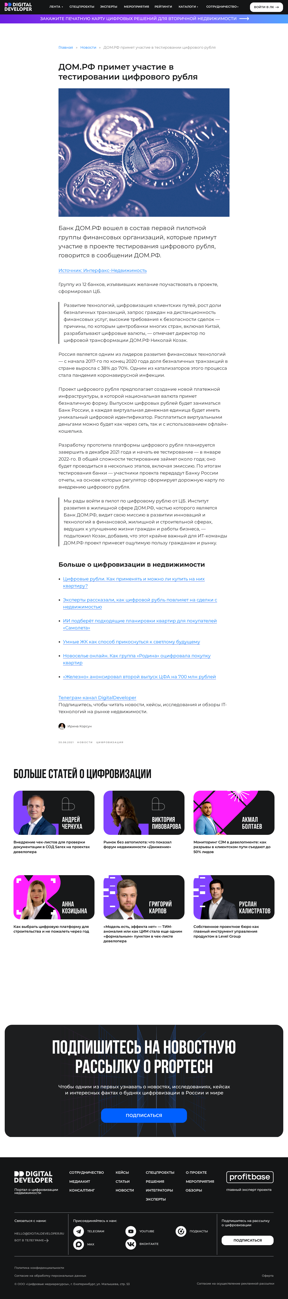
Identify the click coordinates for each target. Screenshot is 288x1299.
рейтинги (163, 6)
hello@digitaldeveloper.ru (39, 1233)
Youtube (147, 1231)
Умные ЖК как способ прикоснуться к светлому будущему (131, 641)
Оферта (268, 1275)
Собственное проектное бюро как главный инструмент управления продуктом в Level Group (226, 931)
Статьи (123, 1182)
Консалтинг (82, 1190)
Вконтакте (149, 1244)
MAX (90, 1244)
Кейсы (122, 1173)
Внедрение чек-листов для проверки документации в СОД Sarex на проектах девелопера (52, 847)
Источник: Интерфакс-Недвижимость (102, 270)
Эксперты (108, 6)
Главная (65, 47)
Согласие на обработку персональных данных (50, 1275)
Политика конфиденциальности (39, 1267)
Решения (155, 1182)
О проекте (196, 1173)
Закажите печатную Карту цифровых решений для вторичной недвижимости (138, 18)
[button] (144, 1115)
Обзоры (194, 1190)
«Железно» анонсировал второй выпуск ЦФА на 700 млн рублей (139, 676)
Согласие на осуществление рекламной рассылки (235, 1283)
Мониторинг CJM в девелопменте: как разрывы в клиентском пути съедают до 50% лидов (232, 847)
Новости (88, 47)
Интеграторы (159, 1190)
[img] (18, 7)
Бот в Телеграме (29, 1240)
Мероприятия (136, 6)
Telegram (95, 1231)
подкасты (199, 1231)
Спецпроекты (82, 6)
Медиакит (79, 1182)
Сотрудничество (86, 1173)
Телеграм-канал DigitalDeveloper (97, 697)
